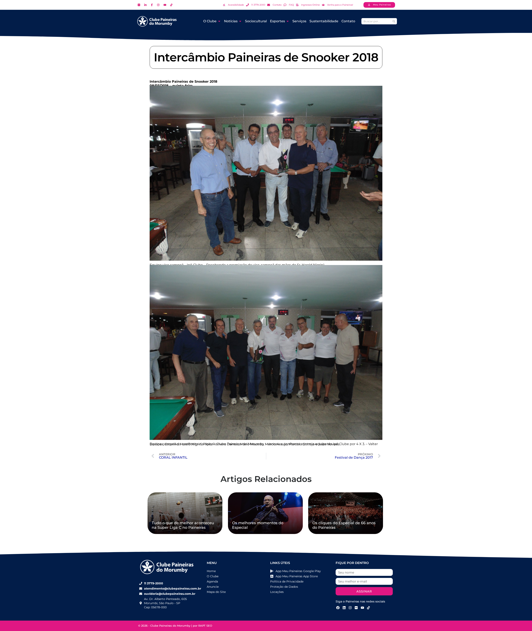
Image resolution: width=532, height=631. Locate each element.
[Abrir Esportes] (287, 21)
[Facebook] (338, 607)
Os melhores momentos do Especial (257, 525)
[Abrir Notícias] (240, 21)
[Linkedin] (344, 607)
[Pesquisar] (394, 21)
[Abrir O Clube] (219, 21)
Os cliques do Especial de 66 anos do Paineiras (344, 525)
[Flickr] (356, 607)
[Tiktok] (368, 607)
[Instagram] (350, 607)
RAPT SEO (205, 625)
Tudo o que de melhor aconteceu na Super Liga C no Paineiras (183, 525)
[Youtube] (362, 607)
